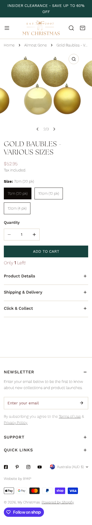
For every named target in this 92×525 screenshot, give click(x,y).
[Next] (54, 129)
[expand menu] (7, 28)
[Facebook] (6, 467)
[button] (82, 28)
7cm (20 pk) (18, 193)
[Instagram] (28, 467)
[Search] (71, 28)
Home (9, 45)
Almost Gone (35, 45)
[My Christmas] (41, 28)
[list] (46, 92)
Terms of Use (70, 416)
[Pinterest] (17, 467)
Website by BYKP (17, 479)
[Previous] (38, 129)
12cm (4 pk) (17, 208)
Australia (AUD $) (70, 467)
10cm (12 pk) (48, 193)
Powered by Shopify (58, 502)
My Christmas (29, 502)
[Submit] (81, 403)
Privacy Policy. (16, 422)
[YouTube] (39, 467)
